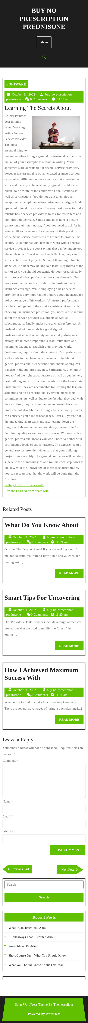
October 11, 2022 (23, 94)
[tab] (44, 884)
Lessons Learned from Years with (26, 490)
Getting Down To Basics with (24, 485)
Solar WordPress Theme (31, 1004)
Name (8, 801)
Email (8, 816)
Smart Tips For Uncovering (42, 597)
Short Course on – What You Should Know (37, 955)
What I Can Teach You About (28, 927)
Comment (10, 760)
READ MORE (71, 574)
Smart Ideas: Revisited (23, 946)
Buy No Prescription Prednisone (44, 18)
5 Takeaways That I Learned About (32, 937)
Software (16, 84)
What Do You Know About (41, 524)
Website (8, 831)
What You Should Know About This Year (36, 965)
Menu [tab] (44, 42)
